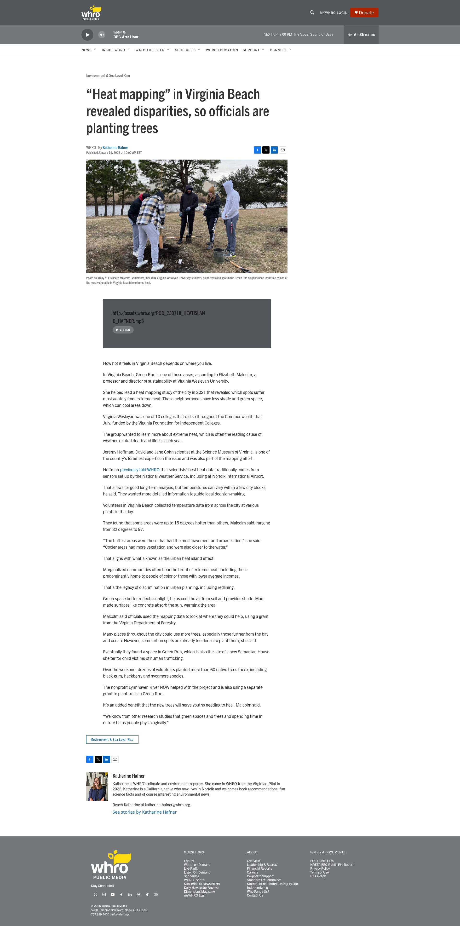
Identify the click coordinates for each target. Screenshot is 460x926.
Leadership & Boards (262, 865)
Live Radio (191, 868)
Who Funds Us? (258, 891)
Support (251, 50)
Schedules (191, 876)
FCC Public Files (322, 861)
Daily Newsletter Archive (201, 888)
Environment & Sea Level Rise (108, 75)
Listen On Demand (197, 872)
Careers (252, 872)
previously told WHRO (140, 469)
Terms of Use (319, 872)
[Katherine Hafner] (97, 786)
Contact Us (255, 895)
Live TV (189, 861)
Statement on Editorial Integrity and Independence (272, 886)
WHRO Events (194, 880)
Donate (366, 12)
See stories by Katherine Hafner (145, 812)
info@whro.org (120, 914)
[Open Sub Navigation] (95, 50)
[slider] (109, 34)
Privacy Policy (320, 868)
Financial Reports (259, 868)
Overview (253, 861)
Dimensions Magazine (199, 891)
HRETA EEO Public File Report (332, 865)
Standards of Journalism (264, 880)
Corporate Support (260, 876)
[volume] (102, 34)
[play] (87, 35)
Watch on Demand (197, 865)
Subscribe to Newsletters (202, 884)
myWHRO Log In (195, 895)
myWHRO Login (334, 12)
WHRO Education (222, 50)
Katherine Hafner (115, 147)
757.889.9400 (100, 914)
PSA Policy (318, 876)
